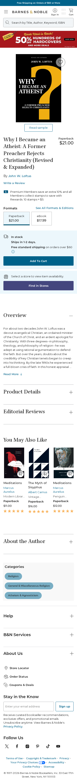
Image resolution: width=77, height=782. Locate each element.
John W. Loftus (19, 176)
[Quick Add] (20, 474)
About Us (13, 741)
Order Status (19, 764)
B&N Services (17, 722)
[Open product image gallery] (38, 88)
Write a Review (14, 183)
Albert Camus (37, 492)
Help (8, 704)
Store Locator (19, 756)
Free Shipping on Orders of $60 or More (38, 2)
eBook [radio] (41, 218)
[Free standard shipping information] (13, 251)
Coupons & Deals (21, 773)
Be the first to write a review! (38, 632)
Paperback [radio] (16, 218)
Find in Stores (39, 285)
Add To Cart (38, 261)
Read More (11, 374)
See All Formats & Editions (55, 208)
